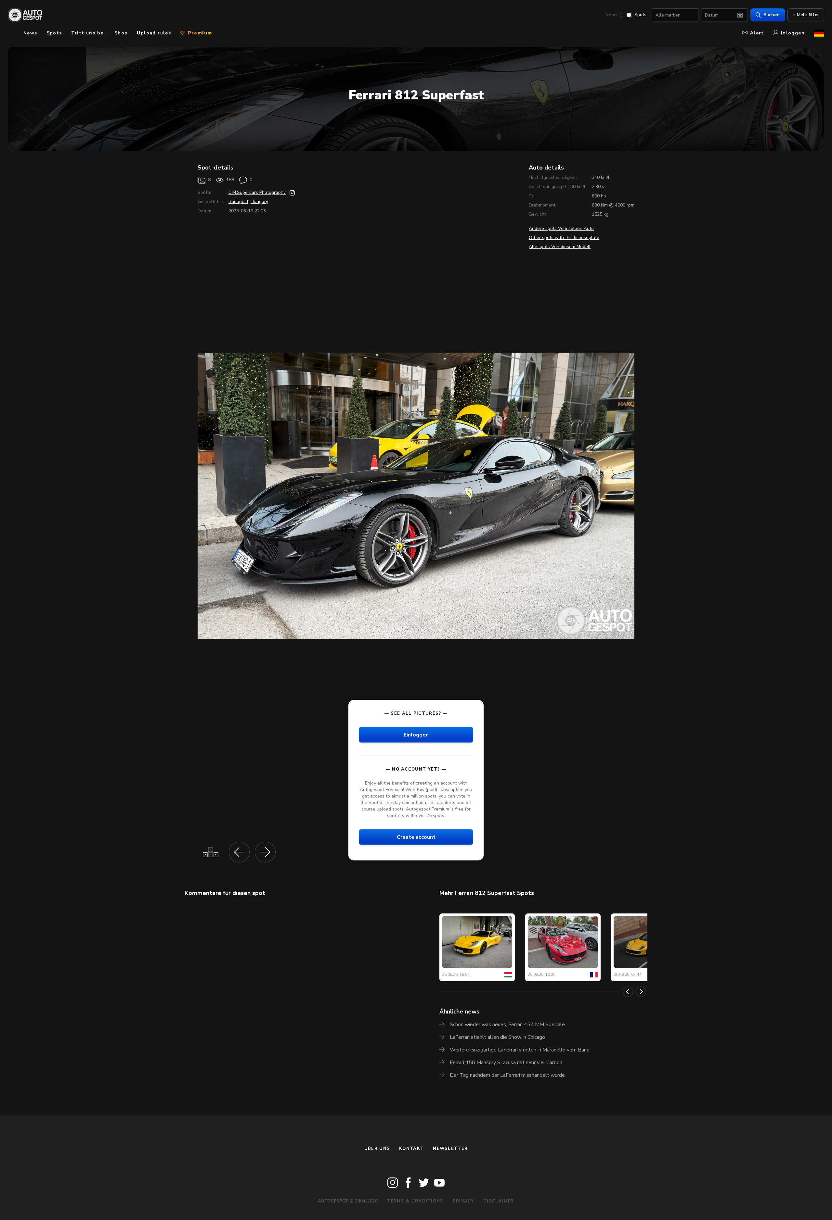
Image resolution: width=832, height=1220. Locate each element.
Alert (757, 33)
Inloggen (793, 33)
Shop (121, 33)
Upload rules (154, 33)
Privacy (463, 1201)
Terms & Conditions (415, 1201)
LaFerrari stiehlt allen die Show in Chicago (497, 1037)
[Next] (640, 991)
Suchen (771, 15)
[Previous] (627, 991)
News (611, 15)
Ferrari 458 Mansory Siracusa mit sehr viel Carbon (506, 1062)
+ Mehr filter (806, 15)
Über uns (377, 1148)
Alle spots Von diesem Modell (560, 247)
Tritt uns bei (88, 33)
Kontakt (411, 1148)
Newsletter (450, 1148)
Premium (199, 33)
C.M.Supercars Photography (257, 192)
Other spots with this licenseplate (564, 237)
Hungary (259, 201)
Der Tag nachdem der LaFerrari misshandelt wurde (507, 1075)
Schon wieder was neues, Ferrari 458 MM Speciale (507, 1024)
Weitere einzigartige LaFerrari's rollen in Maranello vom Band (520, 1049)
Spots (640, 15)
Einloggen (416, 734)
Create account (416, 837)
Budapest (238, 201)
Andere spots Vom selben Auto (561, 228)
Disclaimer (498, 1201)
